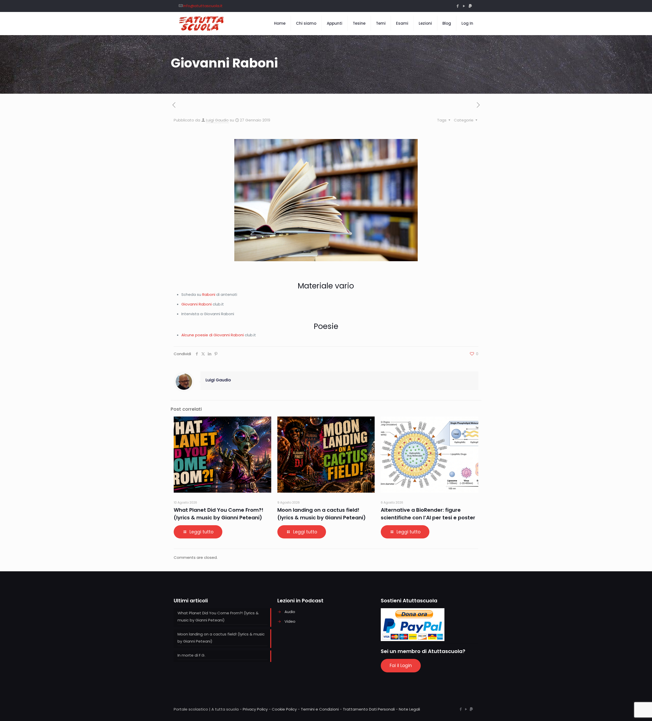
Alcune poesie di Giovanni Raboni (212, 335)
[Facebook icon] (457, 6)
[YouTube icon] (464, 6)
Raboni (208, 294)
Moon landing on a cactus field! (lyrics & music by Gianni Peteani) (221, 637)
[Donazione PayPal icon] (470, 6)
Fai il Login (401, 665)
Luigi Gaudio (217, 120)
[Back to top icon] (627, 710)
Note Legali (409, 709)
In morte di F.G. (191, 655)
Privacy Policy (255, 709)
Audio (289, 611)
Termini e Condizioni (320, 709)
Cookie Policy (284, 709)
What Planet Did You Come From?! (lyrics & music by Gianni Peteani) (218, 616)
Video (289, 621)
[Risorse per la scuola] (201, 23)
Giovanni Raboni (196, 304)
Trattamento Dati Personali (369, 709)
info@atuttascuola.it (203, 5)
